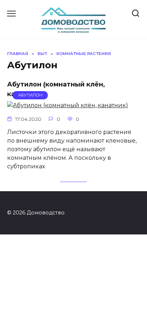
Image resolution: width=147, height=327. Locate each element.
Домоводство (73, 12)
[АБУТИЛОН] (67, 105)
